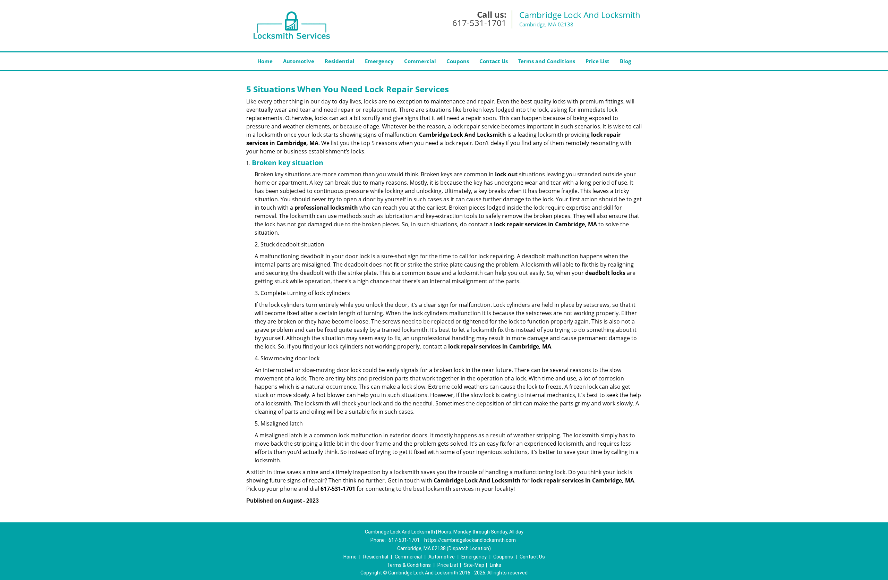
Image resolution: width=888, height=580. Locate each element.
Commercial (420, 61)
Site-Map (474, 565)
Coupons (457, 61)
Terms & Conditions (409, 565)
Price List (597, 61)
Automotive (298, 61)
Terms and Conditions (546, 61)
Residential (340, 61)
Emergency (379, 61)
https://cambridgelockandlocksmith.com (470, 540)
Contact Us (493, 61)
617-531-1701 (479, 22)
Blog (625, 61)
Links (495, 565)
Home (265, 61)
